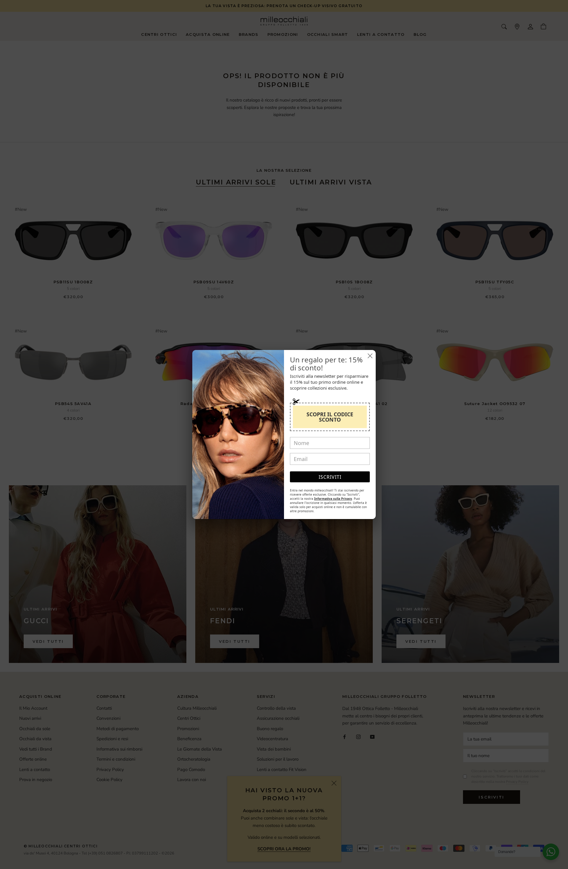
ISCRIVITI (330, 477)
